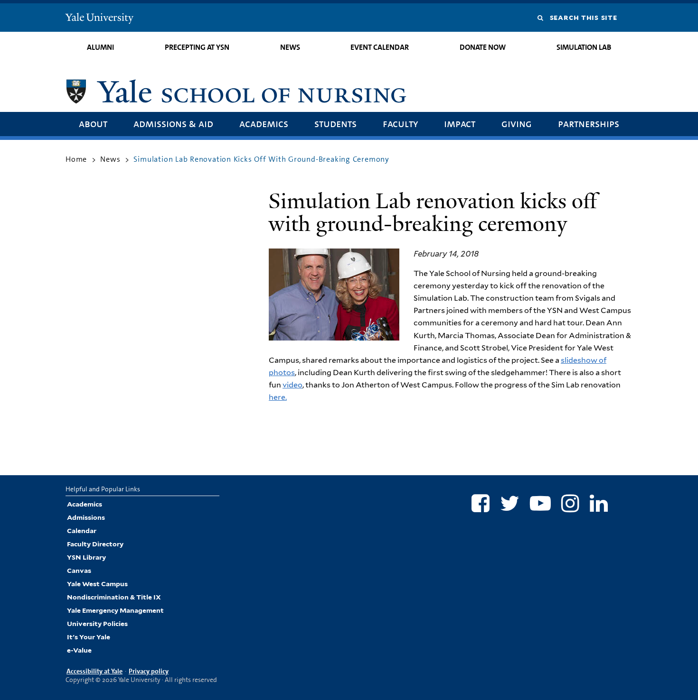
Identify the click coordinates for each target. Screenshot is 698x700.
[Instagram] (570, 503)
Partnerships (588, 123)
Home (76, 159)
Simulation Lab (584, 47)
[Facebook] (481, 503)
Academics (263, 123)
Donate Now (483, 47)
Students (335, 123)
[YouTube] (540, 503)
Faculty (400, 123)
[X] (509, 503)
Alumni (100, 47)
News (290, 47)
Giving (516, 123)
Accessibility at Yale (94, 671)
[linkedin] (599, 503)
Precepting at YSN (197, 47)
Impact (459, 123)
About (93, 123)
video (292, 384)
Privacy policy (149, 671)
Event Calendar (379, 47)
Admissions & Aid (173, 123)
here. (278, 397)
